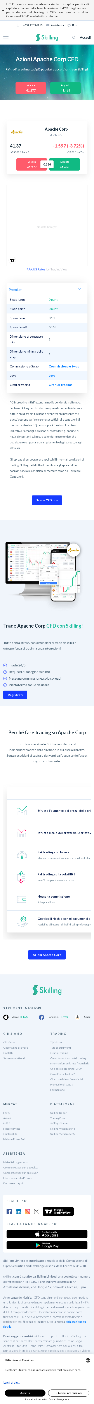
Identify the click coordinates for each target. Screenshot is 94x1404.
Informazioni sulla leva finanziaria (69, 1063)
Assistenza (57, 25)
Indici (6, 1123)
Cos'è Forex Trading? (62, 1074)
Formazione (57, 1089)
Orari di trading (59, 1053)
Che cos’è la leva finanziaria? (66, 1079)
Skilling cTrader (59, 1123)
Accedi (85, 37)
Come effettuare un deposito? (20, 1167)
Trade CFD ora (47, 500)
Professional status (61, 1084)
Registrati (15, 695)
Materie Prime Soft (14, 1139)
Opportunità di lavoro (15, 1047)
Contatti (8, 1053)
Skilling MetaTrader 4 (62, 1128)
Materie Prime (11, 1128)
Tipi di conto (57, 1042)
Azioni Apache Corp (47, 955)
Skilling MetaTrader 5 (62, 1134)
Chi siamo (9, 1042)
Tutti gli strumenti (60, 1047)
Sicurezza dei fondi (14, 1058)
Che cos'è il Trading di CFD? (66, 1068)
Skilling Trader (58, 1112)
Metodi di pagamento (15, 1162)
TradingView (57, 1118)
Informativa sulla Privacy (17, 1178)
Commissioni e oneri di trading (68, 1058)
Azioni (7, 1118)
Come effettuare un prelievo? (20, 1172)
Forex (6, 1112)
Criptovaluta (10, 1134)
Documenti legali (13, 1183)
